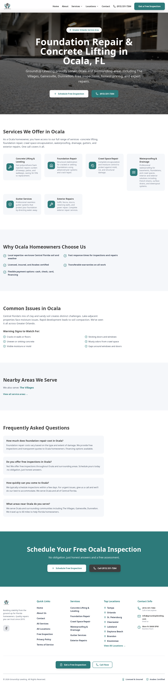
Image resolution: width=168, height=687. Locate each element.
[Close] (112, 290)
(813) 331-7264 (87, 396)
